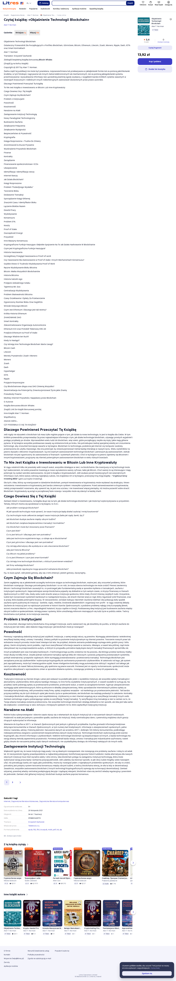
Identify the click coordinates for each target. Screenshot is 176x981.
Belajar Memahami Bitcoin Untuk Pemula (73, 928)
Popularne (33, 9)
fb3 (38, 830)
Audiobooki (45, 9)
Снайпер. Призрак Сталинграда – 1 (115, 878)
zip (61, 830)
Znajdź (130, 3)
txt (58, 830)
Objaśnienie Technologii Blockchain (12, 928)
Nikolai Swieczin (10, 881)
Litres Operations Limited (88, 975)
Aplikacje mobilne (79, 9)
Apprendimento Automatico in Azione (130, 928)
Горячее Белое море (12, 878)
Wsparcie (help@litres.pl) (14, 958)
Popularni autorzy (62, 951)
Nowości (22, 9)
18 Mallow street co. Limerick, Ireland (88, 976)
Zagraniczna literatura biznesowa (24, 801)
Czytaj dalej (155, 968)
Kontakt (7, 955)
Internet (7, 801)
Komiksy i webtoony (61, 9)
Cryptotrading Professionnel (92, 928)
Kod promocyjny (9, 9)
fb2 (34, 830)
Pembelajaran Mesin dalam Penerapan (111, 928)
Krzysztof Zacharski (36, 822)
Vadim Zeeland (31, 881)
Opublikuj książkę (96, 9)
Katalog (45, 3)
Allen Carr (57, 881)
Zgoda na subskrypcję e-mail (39, 958)
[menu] (29, 3)
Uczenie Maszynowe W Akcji (52, 928)
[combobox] (89, 3)
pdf (54, 830)
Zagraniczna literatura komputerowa (54, 801)
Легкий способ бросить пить (62, 878)
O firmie (7, 951)
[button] (19, 782)
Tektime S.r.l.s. (34, 826)
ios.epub (43, 830)
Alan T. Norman (10, 25)
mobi (50, 830)
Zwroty (7, 962)
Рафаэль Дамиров (109, 881)
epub (30, 830)
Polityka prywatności (36, 955)
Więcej (34, 32)
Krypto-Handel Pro (31, 928)
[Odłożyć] (20, 852)
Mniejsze (21, 32)
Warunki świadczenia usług (38, 951)
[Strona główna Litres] (13, 3)
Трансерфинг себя (32, 878)
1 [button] (6, 782)
